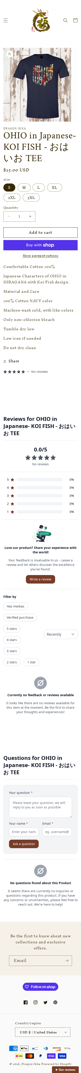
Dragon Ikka (31, 1064)
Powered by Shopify (56, 1064)
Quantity (10, 207)
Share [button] (14, 361)
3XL (31, 198)
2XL (12, 198)
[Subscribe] (67, 960)
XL (54, 187)
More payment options (40, 256)
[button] (6, 20)
